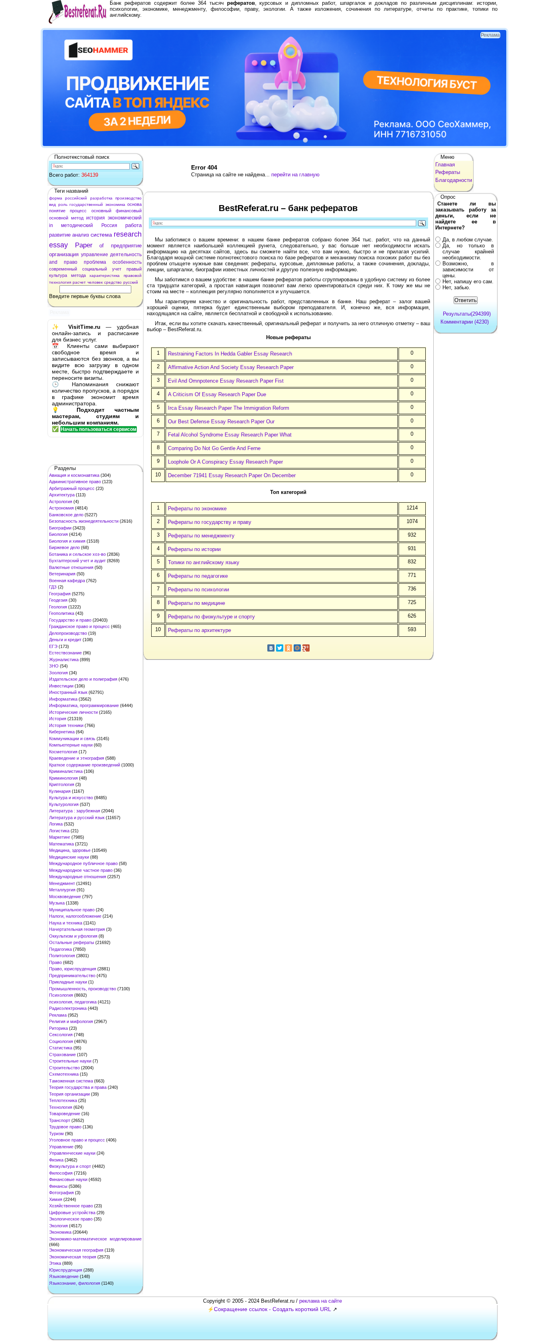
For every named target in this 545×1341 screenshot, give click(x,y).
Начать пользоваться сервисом (98, 429)
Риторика (58, 1028)
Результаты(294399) (467, 314)
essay (58, 245)
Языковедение (64, 1276)
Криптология (61, 784)
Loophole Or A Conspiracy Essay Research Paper (225, 462)
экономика (115, 204)
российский (76, 198)
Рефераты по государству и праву (209, 522)
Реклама (58, 1015)
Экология (58, 1225)
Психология (61, 995)
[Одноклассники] (288, 648)
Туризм (56, 1133)
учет (116, 269)
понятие (57, 210)
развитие (60, 235)
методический (77, 225)
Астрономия (61, 508)
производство (128, 198)
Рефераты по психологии (198, 589)
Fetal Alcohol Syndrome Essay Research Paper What (230, 435)
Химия (55, 1199)
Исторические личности (73, 712)
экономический (125, 218)
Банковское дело (66, 514)
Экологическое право (71, 1219)
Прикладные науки (68, 982)
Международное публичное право (83, 863)
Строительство (64, 1067)
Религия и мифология (71, 1021)
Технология (60, 1107)
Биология (58, 534)
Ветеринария (62, 573)
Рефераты (447, 172)
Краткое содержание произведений (84, 764)
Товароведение (64, 1113)
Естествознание (65, 652)
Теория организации (69, 1094)
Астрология (60, 501)
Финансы (58, 1186)
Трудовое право (65, 1126)
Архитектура (62, 494)
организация (64, 254)
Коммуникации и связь (72, 738)
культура (58, 275)
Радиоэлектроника (68, 1008)
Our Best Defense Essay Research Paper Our (221, 422)
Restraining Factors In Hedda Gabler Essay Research (230, 354)
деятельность (126, 254)
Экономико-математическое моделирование (95, 1238)
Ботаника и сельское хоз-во (77, 554)
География (60, 593)
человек (95, 282)
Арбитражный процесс (72, 488)
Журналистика (64, 659)
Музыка (57, 903)
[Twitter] (279, 648)
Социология (61, 1041)
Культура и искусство (71, 797)
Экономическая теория (72, 1256)
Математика (61, 843)
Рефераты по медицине (196, 603)
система (101, 234)
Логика (56, 824)
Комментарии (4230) (464, 322)
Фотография (61, 1192)
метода (78, 275)
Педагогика (60, 949)
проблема (95, 262)
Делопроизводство (68, 633)
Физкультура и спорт (70, 1166)
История (57, 718)
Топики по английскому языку (203, 562)
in (51, 225)
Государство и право (70, 620)
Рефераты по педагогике (198, 576)
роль (62, 204)
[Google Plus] (306, 648)
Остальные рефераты (71, 942)
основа (134, 204)
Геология (58, 606)
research (128, 234)
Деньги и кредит (65, 639)
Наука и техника (65, 922)
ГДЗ (53, 587)
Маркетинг (59, 837)
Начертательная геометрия (77, 929)
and (53, 262)
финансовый (129, 210)
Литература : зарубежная (74, 810)
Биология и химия (67, 541)
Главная (445, 165)
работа (133, 225)
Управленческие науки (72, 1153)
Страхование (62, 1054)
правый (134, 269)
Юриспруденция (65, 1270)
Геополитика (61, 613)
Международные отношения (77, 876)
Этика (55, 1263)
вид (52, 204)
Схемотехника (64, 1074)
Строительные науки (70, 1061)
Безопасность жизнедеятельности (83, 521)
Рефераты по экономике (197, 509)
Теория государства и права (78, 1087)
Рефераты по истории (194, 549)
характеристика (104, 275)
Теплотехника (63, 1100)
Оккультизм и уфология (73, 936)
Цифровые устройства (72, 1212)
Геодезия (58, 600)
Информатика (63, 699)
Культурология (64, 804)
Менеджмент (62, 883)
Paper (84, 245)
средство (113, 282)
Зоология (58, 672)
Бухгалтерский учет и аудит (77, 560)
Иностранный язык (68, 692)
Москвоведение (65, 896)
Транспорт (59, 1120)
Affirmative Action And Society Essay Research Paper (231, 367)
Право (55, 962)
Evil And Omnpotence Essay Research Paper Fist (226, 381)
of (101, 246)
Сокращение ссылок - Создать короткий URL (272, 1309)
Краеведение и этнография (76, 758)
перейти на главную (295, 175)
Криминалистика (66, 771)
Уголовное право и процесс (77, 1140)
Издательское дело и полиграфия (83, 679)
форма (55, 198)
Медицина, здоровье (70, 850)
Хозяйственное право (71, 1205)
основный (101, 210)
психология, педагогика (73, 1001)
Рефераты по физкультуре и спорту (211, 617)
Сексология (61, 1034)
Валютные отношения (71, 567)
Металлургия (62, 889)
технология (60, 282)
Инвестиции (61, 685)
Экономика (60, 1232)
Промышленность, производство (82, 988)
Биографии (60, 527)
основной (58, 217)
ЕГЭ (53, 646)
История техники (66, 725)
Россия (109, 225)
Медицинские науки (69, 857)
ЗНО (54, 666)
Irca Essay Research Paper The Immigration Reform (228, 408)
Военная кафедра (67, 580)
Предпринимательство (72, 975)
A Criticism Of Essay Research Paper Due (217, 394)
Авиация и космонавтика (74, 475)
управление (94, 254)
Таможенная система (71, 1080)
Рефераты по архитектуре (199, 630)
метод (77, 217)
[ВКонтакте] (270, 648)
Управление (61, 1146)
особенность (127, 262)
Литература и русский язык (77, 817)
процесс (78, 210)
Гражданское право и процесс (79, 626)
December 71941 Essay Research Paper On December (232, 475)
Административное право (75, 481)
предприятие (126, 246)
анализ (80, 235)
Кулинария (60, 791)
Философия (61, 1173)
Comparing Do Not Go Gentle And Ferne (214, 448)
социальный (94, 269)
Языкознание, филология (74, 1283)
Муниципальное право (72, 909)
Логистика (59, 830)
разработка (101, 198)
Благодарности (453, 180)
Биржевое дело (64, 547)
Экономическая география (76, 1250)
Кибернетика (62, 731)
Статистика (60, 1047)
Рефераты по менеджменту (201, 536)
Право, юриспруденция (72, 968)
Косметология (63, 751)
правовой (133, 275)
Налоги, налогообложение (75, 916)
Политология (62, 955)
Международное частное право (81, 870)
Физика (56, 1159)
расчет (79, 282)
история (95, 218)
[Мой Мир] (297, 648)
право (70, 262)
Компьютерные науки (71, 745)
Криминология (63, 778)
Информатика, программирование (84, 705)
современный (63, 269)
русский (130, 282)
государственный (86, 204)
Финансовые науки (68, 1179)
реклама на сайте (320, 1301)
